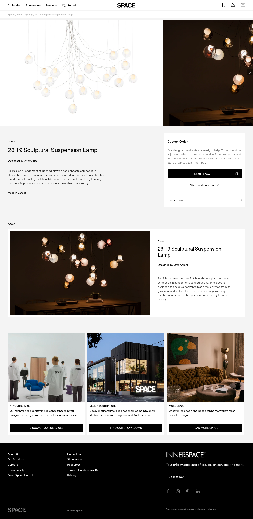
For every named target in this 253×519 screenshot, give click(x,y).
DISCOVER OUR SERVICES (46, 428)
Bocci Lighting (25, 14)
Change (212, 509)
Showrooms (33, 5)
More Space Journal (20, 475)
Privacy (71, 475)
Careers (13, 464)
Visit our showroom (202, 185)
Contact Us (74, 454)
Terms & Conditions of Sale (84, 470)
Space (11, 14)
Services (51, 5)
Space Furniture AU (126, 5)
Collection (14, 5)
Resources (74, 464)
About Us (13, 454)
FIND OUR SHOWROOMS (126, 428)
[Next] (250, 72)
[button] (223, 5)
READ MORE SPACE (205, 428)
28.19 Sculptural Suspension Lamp (54, 14)
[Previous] (3, 72)
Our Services (16, 459)
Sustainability (16, 470)
